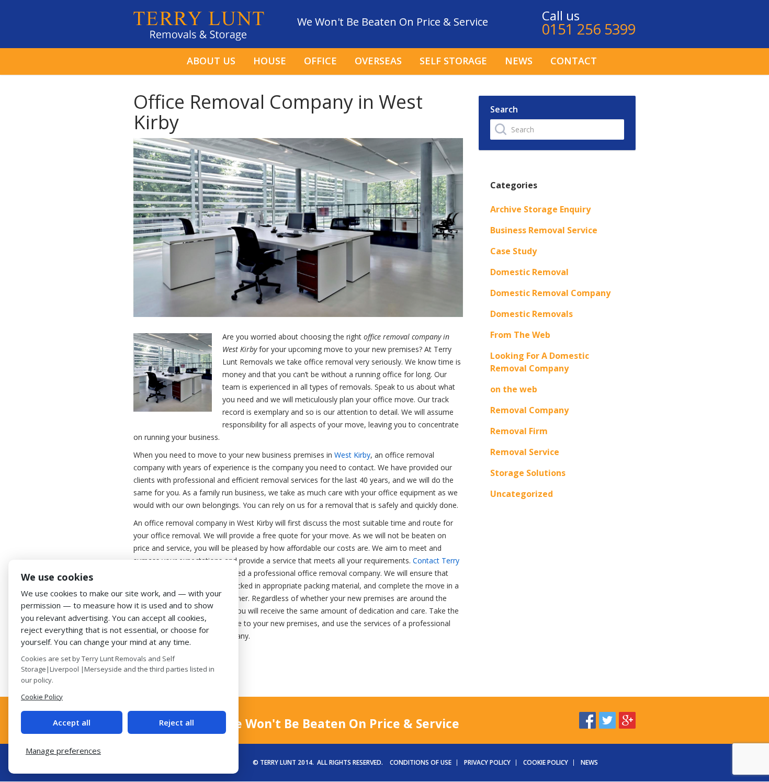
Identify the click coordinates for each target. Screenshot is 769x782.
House (269, 60)
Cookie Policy (545, 762)
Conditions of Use (420, 762)
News (519, 60)
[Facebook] (587, 718)
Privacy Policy (487, 762)
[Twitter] (607, 718)
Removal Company (529, 410)
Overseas (378, 60)
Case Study (513, 251)
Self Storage (453, 60)
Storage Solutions (528, 473)
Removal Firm (519, 431)
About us (211, 60)
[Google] (627, 718)
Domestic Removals (531, 314)
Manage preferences (63, 750)
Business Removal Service (543, 230)
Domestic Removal (529, 272)
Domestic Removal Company (550, 293)
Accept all (72, 722)
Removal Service (524, 452)
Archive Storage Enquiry (540, 209)
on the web (513, 389)
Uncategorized (521, 494)
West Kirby (352, 455)
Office (320, 60)
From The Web (520, 335)
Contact (573, 60)
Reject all (176, 722)
